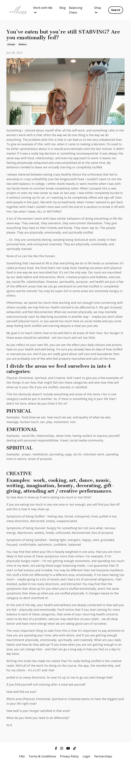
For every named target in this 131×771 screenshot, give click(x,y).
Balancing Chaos (75, 10)
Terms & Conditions (42, 756)
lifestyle (11, 44)
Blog (62, 8)
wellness (23, 44)
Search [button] (115, 10)
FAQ (22, 756)
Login (86, 756)
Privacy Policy (69, 756)
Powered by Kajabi (65, 762)
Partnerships (103, 756)
